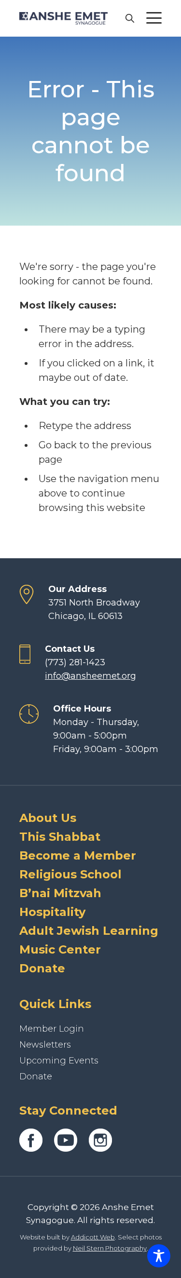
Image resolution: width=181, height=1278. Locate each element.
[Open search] (129, 18)
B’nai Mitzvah (60, 893)
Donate (42, 968)
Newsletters (45, 1044)
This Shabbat (59, 837)
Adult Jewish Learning (88, 931)
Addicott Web (93, 1237)
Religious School (70, 874)
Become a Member (77, 855)
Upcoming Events (58, 1060)
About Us (47, 818)
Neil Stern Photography (110, 1248)
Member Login (51, 1028)
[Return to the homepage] (63, 18)
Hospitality (52, 912)
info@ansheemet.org (90, 676)
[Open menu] (154, 18)
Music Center (60, 949)
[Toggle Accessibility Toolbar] (158, 1255)
